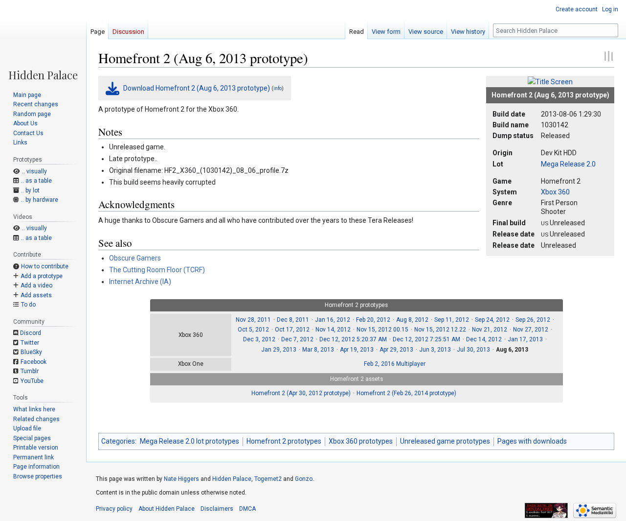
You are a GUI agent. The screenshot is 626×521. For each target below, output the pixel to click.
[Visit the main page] (43, 40)
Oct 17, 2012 (292, 329)
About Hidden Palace (166, 508)
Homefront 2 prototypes (283, 441)
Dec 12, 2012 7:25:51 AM (426, 339)
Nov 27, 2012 (530, 329)
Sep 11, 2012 (451, 319)
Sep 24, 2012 (492, 319)
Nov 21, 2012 (489, 329)
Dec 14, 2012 (484, 339)
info (277, 88)
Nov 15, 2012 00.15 (382, 329)
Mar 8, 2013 (318, 349)
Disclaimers (217, 508)
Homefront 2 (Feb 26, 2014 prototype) (406, 393)
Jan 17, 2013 (525, 339)
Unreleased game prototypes (445, 441)
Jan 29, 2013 (278, 349)
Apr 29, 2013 (396, 349)
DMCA (247, 508)
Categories (118, 441)
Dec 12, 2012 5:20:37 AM (353, 339)
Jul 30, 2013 (473, 349)
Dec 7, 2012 (297, 339)
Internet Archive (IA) (140, 281)
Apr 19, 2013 (357, 349)
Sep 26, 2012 (532, 319)
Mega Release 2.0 (568, 164)
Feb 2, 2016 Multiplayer (394, 363)
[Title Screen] (550, 81)
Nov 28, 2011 (253, 319)
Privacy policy (114, 508)
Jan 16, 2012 (332, 319)
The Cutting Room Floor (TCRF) (157, 270)
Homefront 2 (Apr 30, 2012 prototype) (301, 393)
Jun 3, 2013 (435, 349)
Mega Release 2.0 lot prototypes (189, 441)
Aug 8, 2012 (412, 319)
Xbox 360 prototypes (361, 441)
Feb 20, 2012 (373, 319)
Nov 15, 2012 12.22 (440, 329)
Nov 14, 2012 (333, 329)
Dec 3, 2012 (259, 339)
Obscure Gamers (135, 258)
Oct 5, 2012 (253, 329)
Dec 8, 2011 (293, 319)
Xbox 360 (555, 192)
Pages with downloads (532, 441)
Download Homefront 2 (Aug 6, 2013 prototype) (196, 88)
